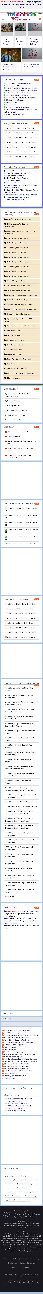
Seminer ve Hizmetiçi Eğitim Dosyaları (21, 326)
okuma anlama (9, 1184)
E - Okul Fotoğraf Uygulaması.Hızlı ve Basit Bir (21, 1035)
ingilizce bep (24, 1180)
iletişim (37, 1225)
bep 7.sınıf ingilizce (11, 1180)
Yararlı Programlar (14, 335)
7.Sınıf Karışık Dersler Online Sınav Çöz (21, 138)
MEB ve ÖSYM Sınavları (16, 340)
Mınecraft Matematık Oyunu (15, 114)
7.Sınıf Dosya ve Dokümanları (18, 267)
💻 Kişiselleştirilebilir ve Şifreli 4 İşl (16, 1064)
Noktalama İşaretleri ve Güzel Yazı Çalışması (20, 1059)
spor (12, 1176)
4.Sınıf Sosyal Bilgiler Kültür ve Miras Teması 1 (21, 1054)
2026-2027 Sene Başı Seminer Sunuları (18, 1106)
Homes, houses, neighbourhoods (19, 432)
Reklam (15, 1259)
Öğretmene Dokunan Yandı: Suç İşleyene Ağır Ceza (10, 67)
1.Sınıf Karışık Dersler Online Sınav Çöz (21, 152)
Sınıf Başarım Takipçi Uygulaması (17, 107)
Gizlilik (14, 1267)
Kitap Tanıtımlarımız (12, 180)
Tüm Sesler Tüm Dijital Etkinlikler (17, 197)
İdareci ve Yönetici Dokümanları (18, 314)
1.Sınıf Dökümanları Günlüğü (16, 173)
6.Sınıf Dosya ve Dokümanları (18, 262)
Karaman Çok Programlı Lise (17, 410)
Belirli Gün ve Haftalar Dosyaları (18, 300)
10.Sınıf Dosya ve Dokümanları (18, 281)
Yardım (23, 1259)
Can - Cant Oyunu (10, 1073)
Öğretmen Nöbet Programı (15, 100)
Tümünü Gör (9, 897)
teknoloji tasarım (31, 1192)
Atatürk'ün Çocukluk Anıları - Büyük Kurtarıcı (21, 195)
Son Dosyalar (8, 1013)
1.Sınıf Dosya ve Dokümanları (18, 238)
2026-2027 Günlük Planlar (13, 1101)
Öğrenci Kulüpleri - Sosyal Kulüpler (19, 304)
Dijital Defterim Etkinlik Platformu (17, 178)
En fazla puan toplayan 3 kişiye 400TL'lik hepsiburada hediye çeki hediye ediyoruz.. (22, 4)
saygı (6, 1200)
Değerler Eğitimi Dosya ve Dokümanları (21, 309)
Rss (31, 1259)
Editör (5, 1024)
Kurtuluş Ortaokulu (14, 406)
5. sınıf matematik (23, 1200)
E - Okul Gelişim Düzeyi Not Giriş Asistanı (20, 98)
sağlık (13, 1200)
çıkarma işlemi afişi (30, 1196)
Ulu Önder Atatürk (13, 330)
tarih (6, 1176)
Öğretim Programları (14, 349)
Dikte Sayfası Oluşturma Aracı (15, 1076)
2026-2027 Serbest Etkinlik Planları (16, 1103)
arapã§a (16, 1188)
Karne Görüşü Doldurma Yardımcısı (18, 95)
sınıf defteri (8, 1192)
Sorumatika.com (25, 1267)
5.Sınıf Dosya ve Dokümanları (18, 257)
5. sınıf (19, 1184)
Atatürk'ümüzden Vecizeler (15, 183)
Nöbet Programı (11, 102)
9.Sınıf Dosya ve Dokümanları (18, 276)
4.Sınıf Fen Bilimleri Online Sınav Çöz (21, 128)
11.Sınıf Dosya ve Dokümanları (18, 285)
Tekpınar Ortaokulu (14, 401)
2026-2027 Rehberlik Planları (14, 1108)
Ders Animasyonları (14, 354)
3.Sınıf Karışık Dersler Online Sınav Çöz (21, 637)
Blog (37, 1259)
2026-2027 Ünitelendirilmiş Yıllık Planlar (18, 1099)
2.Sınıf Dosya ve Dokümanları (18, 243)
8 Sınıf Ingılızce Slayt (13, 86)
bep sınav (8, 1188)
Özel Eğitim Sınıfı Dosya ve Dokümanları (22, 295)
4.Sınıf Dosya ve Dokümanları (18, 252)
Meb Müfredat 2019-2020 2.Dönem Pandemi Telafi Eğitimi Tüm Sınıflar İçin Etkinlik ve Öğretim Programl (21, 920)
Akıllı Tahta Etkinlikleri (15, 345)
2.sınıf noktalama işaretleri (13, 1196)
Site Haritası (12, 1263)
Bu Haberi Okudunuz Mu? (14, 171)
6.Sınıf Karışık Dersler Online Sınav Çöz (21, 142)
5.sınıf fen (25, 1188)
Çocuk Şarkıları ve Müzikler (17, 368)
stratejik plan (19, 1192)
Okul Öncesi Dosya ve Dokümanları (20, 219)
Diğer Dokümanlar (13, 378)
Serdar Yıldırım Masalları (14, 176)
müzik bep (34, 1180)
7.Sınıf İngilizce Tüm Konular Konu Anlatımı (20, 802)
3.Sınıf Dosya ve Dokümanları (18, 248)
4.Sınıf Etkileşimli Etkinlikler (15, 199)
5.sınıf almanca (21, 1176)
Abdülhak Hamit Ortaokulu (16, 415)
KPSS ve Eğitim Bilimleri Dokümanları (20, 373)
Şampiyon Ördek (13, 436)
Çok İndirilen (7, 1019)
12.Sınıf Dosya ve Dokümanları (18, 290)
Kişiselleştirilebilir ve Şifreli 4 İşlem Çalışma (19, 1071)
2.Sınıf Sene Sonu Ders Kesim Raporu (19, 83)
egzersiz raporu (29, 1184)
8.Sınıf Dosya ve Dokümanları (18, 271)
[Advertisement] (21, 661)
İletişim (6, 1259)
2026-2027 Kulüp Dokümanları (15, 1111)
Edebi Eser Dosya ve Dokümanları (19, 359)
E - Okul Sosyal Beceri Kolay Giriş (17, 93)
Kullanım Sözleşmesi (27, 1263)
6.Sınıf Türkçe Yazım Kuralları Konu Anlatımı (21, 807)
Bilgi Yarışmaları (13, 364)
